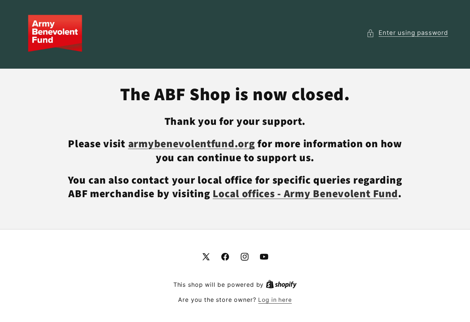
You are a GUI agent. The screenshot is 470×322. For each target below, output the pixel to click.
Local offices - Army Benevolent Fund (305, 194)
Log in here (275, 299)
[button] (407, 33)
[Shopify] (281, 284)
